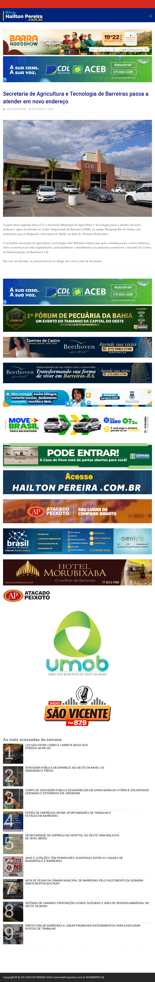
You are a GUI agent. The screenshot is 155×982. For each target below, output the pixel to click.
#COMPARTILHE (95, 977)
